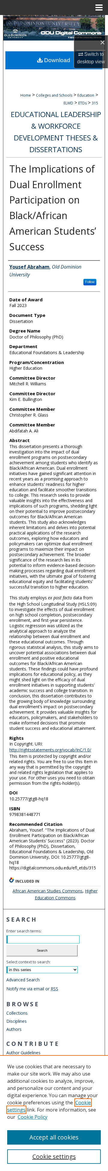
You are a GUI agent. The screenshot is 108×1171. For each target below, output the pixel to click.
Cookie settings (54, 1156)
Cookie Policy (32, 1117)
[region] (54, 1113)
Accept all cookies (54, 1137)
